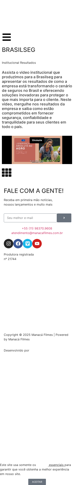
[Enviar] (64, 217)
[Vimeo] (27, 243)
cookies (42, 465)
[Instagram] (8, 243)
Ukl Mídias (37, 350)
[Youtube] (37, 243)
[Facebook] (18, 243)
